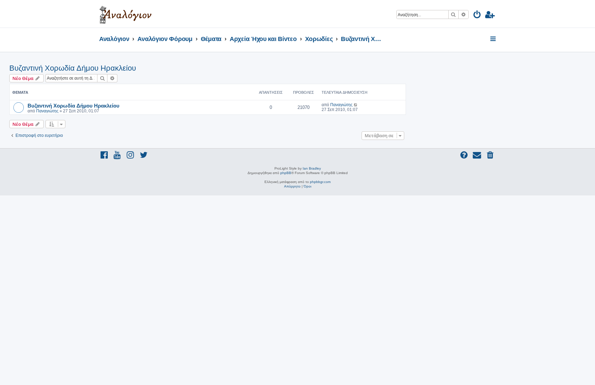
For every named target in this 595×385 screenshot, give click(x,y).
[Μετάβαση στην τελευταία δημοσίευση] (356, 104)
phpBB (285, 173)
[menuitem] (477, 15)
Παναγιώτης (47, 111)
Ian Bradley (312, 168)
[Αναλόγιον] (125, 13)
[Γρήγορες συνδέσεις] (494, 39)
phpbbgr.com (320, 182)
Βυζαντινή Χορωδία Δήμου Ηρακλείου (72, 68)
